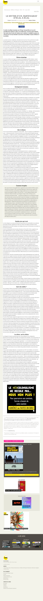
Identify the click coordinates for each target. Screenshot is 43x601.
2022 (21, 9)
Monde (32, 207)
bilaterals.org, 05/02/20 (17, 276)
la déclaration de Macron (10, 102)
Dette (38, 22)
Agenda (4, 584)
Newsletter (5, 587)
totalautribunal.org (11, 430)
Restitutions (5, 578)
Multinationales (21, 23)
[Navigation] (38, 1)
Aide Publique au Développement (29, 22)
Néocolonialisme (6, 575)
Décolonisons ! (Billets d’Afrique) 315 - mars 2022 (23, 444)
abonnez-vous (22, 475)
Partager (22, 26)
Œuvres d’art (5, 579)
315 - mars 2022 (26, 9)
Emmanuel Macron (7, 22)
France (4, 574)
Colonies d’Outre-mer (7, 576)
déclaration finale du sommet (23, 238)
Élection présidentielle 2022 (17, 22)
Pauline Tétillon (32, 20)
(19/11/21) (18, 291)
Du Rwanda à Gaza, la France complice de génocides (14, 441)
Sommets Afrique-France (8, 573)
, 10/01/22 (13, 278)
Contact (4, 585)
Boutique (5, 583)
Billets (15, 192)
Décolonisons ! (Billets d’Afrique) (11, 9)
